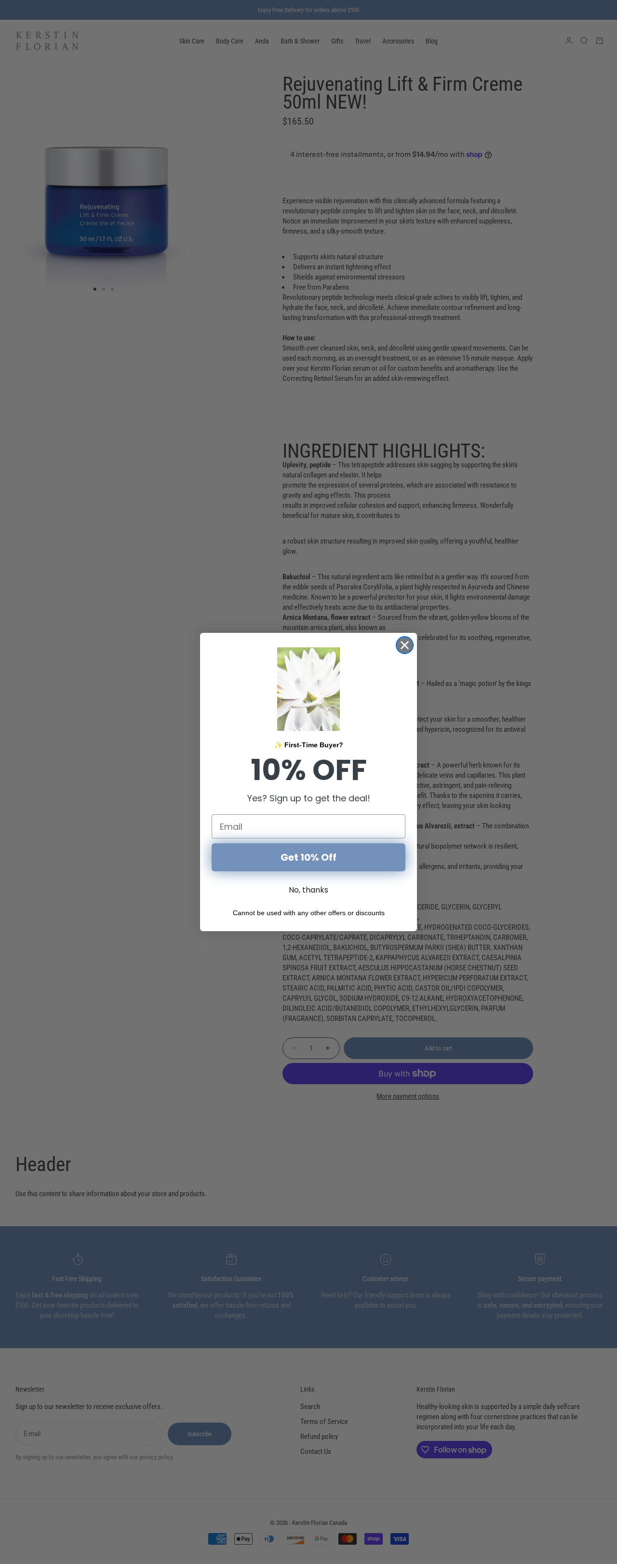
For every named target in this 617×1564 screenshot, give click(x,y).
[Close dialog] (404, 645)
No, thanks (308, 889)
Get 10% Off (308, 857)
